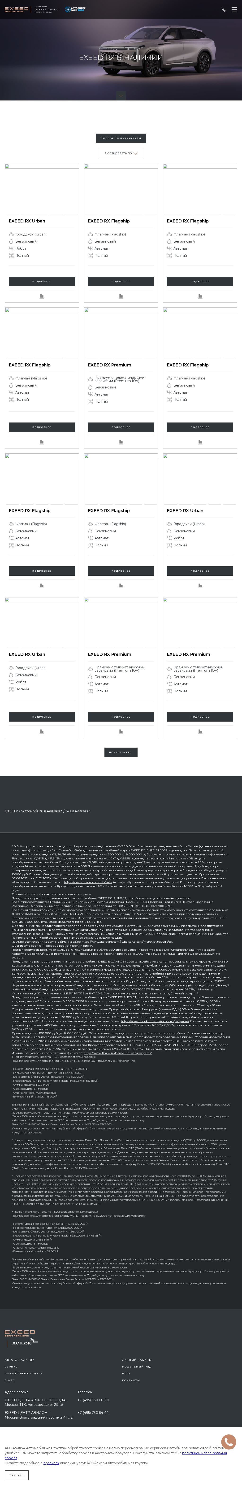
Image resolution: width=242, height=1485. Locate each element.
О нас (10, 1380)
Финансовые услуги (24, 1373)
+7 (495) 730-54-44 (93, 1413)
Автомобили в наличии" (42, 811)
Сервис (11, 1366)
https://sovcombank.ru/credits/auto (88, 882)
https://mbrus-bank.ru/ (28, 953)
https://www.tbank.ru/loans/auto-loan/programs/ (155, 1021)
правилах (51, 1463)
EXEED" (11, 811)
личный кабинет (137, 1359)
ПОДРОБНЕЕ (41, 281)
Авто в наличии (20, 1359)
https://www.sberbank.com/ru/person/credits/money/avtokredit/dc (127, 941)
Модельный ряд (137, 1366)
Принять (17, 1475)
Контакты (131, 1380)
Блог (126, 1373)
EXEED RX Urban (27, 221)
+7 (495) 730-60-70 (93, 1400)
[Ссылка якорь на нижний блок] (121, 95)
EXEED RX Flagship (109, 221)
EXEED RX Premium (109, 365)
